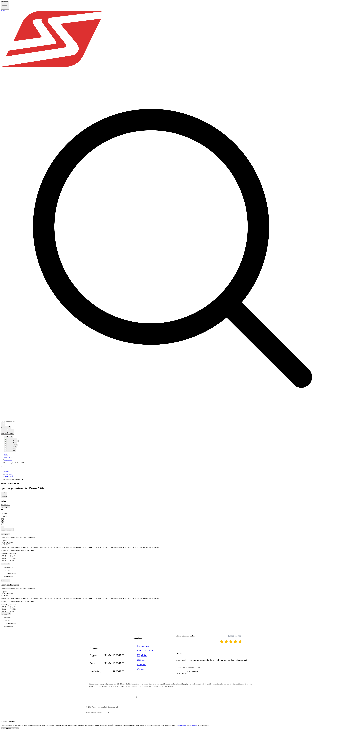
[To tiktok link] (195, 642)
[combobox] (5, 506)
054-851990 (99, 640)
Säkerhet (141, 659)
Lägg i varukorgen (6, 530)
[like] (2, 519)
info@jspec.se (100, 636)
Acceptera (15, 728)
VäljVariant (4, 504)
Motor (6, 455)
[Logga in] (3, 424)
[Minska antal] (2, 522)
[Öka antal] (2, 527)
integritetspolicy (192, 671)
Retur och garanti (145, 650)
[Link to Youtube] (178, 642)
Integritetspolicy (182, 725)
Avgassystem (8, 457)
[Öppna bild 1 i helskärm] (1, 466)
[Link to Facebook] (183, 642)
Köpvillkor (142, 655)
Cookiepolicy (193, 725)
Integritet (141, 664)
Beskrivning (4, 581)
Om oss (140, 669)
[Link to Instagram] (189, 642)
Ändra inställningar (6, 728)
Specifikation (4, 614)
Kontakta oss (143, 646)
